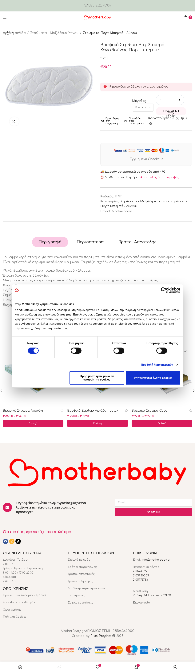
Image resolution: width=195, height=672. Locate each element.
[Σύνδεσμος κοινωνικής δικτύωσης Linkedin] (187, 118)
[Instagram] (11, 541)
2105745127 (140, 571)
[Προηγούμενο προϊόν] (5, 32)
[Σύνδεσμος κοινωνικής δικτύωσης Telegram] (150, 123)
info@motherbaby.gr (156, 559)
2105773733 (140, 579)
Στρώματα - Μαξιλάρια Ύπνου (145, 201)
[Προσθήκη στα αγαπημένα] (185, 351)
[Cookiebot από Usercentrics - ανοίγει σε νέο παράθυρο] (163, 290)
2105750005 (141, 575)
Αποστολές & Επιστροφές (159, 177)
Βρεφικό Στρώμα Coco (149, 410)
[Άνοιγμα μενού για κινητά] (5, 17)
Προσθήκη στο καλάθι (171, 112)
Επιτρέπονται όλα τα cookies (152, 377)
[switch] (76, 351)
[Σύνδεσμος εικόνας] (97, 471)
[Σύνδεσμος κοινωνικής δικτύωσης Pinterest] (182, 118)
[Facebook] (5, 541)
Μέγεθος (139, 101)
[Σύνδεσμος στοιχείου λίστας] (32, 595)
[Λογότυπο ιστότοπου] (97, 17)
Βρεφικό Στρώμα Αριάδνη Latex (92, 410)
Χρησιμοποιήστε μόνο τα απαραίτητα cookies (97, 377)
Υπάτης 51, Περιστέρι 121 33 (152, 595)
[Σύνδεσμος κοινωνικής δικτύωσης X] (177, 118)
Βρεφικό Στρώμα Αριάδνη (23, 410)
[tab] (50, 242)
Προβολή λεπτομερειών (157, 364)
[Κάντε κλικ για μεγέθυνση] (14, 121)
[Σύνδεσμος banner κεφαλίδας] (97, 5)
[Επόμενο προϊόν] (12, 32)
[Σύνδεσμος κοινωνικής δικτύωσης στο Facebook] (173, 118)
